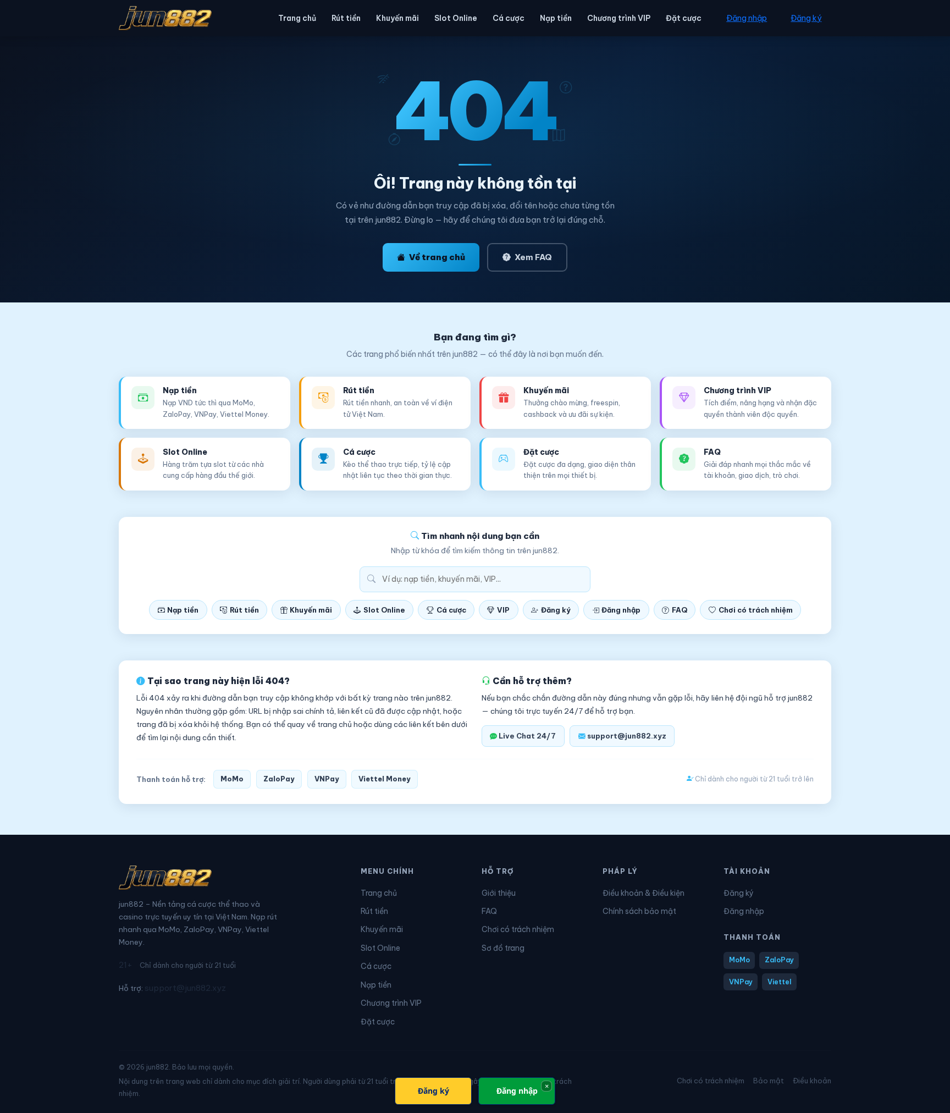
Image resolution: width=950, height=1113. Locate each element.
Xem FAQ (533, 257)
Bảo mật (768, 1080)
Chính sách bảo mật (639, 911)
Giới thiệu (499, 893)
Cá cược (508, 18)
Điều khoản (812, 1080)
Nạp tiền (556, 18)
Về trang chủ (437, 257)
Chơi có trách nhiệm (756, 609)
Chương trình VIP (618, 18)
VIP (503, 609)
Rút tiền (346, 18)
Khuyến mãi (397, 18)
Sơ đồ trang (503, 948)
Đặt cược (684, 18)
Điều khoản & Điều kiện (643, 893)
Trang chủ (297, 18)
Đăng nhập (746, 18)
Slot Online (455, 18)
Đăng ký (806, 18)
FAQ (679, 609)
